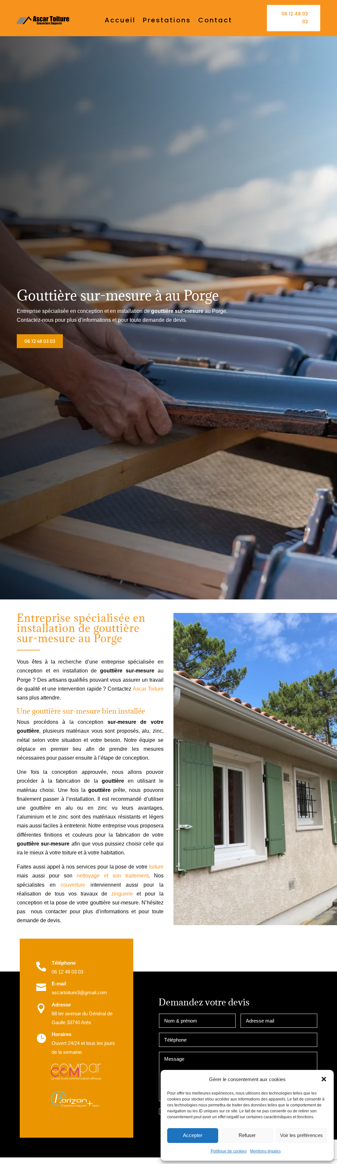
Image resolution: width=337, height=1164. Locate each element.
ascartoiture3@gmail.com (79, 992)
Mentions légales (265, 1151)
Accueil (120, 21)
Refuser (247, 1135)
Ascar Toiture (148, 689)
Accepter (192, 1135)
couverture (73, 885)
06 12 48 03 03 (294, 18)
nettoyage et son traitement (112, 875)
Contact (215, 21)
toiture (156, 867)
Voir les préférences (301, 1135)
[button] (324, 1079)
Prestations (167, 21)
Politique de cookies (229, 1151)
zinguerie (122, 894)
